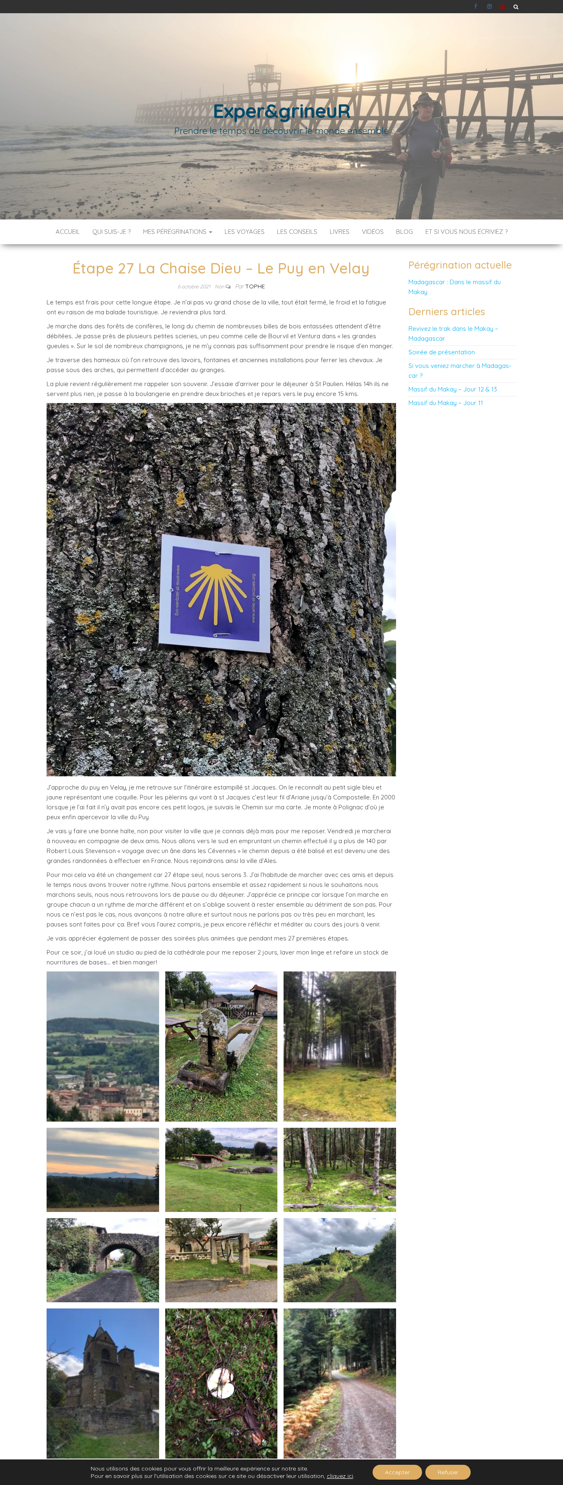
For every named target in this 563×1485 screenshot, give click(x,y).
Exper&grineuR (281, 110)
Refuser (448, 1472)
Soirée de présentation (441, 352)
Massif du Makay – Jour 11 (445, 403)
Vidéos (373, 232)
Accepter (397, 1472)
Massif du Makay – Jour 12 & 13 (452, 389)
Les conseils (297, 232)
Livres (340, 232)
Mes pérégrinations (175, 232)
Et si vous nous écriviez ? (466, 232)
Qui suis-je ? (111, 232)
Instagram (489, 6)
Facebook (476, 6)
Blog (404, 232)
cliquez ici (340, 1476)
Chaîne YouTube (502, 6)
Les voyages (245, 232)
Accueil (68, 232)
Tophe (255, 286)
